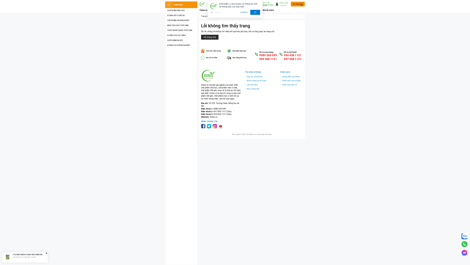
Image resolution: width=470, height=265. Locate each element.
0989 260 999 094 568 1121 (268, 57)
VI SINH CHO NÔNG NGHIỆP (178, 45)
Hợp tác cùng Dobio (255, 77)
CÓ (255, 12)
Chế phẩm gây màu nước (178, 20)
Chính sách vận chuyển (291, 81)
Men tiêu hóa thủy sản (177, 25)
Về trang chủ (210, 37)
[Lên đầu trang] (465, 260)
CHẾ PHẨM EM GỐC (175, 40)
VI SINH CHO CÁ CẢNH (176, 35)
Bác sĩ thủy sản (253, 89)
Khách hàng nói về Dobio (256, 81)
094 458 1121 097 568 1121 (292, 57)
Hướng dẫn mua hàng (290, 77)
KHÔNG (244, 12)
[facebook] (203, 126)
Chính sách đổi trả (289, 85)
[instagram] (215, 126)
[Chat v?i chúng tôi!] (464, 253)
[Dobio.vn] (221, 76)
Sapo (270, 134)
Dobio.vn (213, 117)
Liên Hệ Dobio (252, 85)
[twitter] (209, 126)
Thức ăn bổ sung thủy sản (179, 30)
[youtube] (221, 126)
